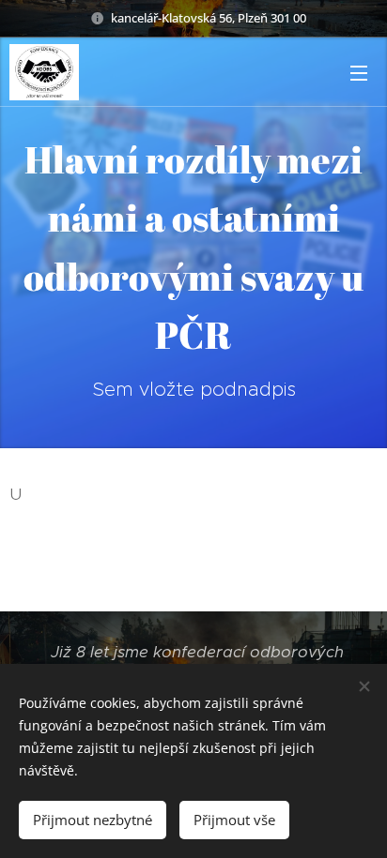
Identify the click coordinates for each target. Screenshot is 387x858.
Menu (359, 72)
